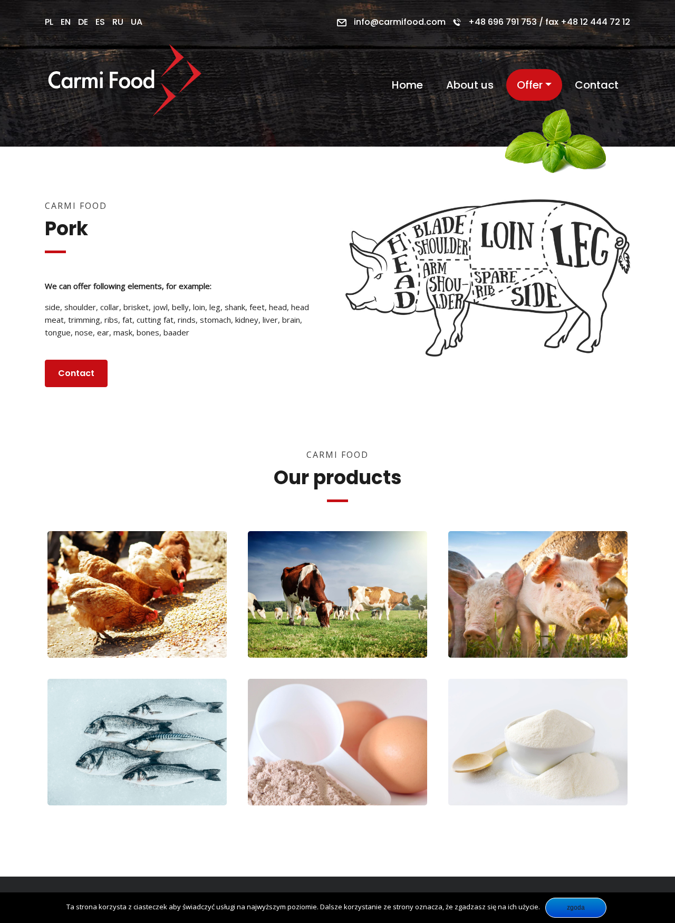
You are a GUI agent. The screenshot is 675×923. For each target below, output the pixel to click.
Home (407, 85)
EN (66, 22)
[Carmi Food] (126, 85)
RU (117, 22)
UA (136, 22)
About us (470, 85)
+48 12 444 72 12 (595, 22)
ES (100, 22)
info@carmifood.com (400, 22)
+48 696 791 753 (502, 22)
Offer (530, 85)
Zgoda (576, 907)
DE (83, 22)
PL (49, 22)
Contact (597, 85)
